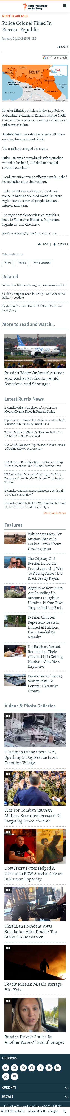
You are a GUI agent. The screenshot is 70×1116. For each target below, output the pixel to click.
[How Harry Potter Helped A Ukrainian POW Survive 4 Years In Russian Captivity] (35, 846)
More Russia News (54, 513)
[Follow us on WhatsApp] (5, 1076)
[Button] (62, 47)
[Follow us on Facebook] (48, 1067)
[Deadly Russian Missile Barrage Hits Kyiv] (35, 962)
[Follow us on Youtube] (5, 1067)
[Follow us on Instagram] (23, 1067)
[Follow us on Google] (31, 1067)
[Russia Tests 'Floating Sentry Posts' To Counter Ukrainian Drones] (15, 680)
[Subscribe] (14, 1076)
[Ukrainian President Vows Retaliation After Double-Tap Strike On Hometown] (35, 904)
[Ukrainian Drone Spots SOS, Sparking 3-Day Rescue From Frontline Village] (35, 730)
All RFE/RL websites (13, 1111)
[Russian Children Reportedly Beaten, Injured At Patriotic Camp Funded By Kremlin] (15, 621)
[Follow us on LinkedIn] (57, 1067)
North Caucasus (15, 16)
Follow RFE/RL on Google (43, 1111)
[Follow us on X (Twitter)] (40, 1067)
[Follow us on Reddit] (14, 1067)
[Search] (64, 1111)
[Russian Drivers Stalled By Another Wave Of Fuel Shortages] (35, 1015)
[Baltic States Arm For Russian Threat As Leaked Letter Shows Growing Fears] (15, 538)
